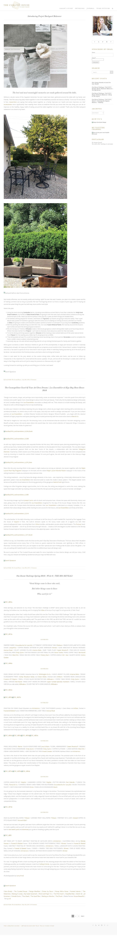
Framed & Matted (9, 711)
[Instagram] (106, 41)
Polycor (28, 331)
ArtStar (75, 708)
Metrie (20, 746)
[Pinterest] (110, 41)
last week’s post (14, 829)
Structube (67, 337)
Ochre (37, 524)
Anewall (75, 818)
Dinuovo (28, 329)
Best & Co (75, 416)
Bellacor (59, 645)
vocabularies (8, 104)
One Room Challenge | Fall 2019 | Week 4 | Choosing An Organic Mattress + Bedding (102, 101)
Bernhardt (82, 652)
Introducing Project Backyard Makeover (44, 16)
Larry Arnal (20, 876)
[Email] (107, 925)
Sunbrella (27, 312)
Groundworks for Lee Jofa (23, 645)
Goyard (16, 522)
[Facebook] (94, 41)
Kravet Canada (47, 751)
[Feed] (98, 41)
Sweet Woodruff (62, 650)
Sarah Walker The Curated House (13, 379)
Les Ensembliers (29, 402)
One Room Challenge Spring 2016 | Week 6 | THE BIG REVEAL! (44, 576)
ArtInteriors (36, 708)
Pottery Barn (45, 655)
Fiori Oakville (70, 782)
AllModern (50, 679)
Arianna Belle (36, 650)
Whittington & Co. (45, 674)
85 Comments (34, 904)
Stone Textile (58, 652)
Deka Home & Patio (33, 314)
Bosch (55, 787)
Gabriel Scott (57, 482)
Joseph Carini (28, 500)
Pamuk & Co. (13, 785)
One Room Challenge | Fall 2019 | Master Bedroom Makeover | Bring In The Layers (102, 95)
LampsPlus (12, 648)
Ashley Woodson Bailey (27, 677)
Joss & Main (45, 746)
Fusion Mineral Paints (54, 325)
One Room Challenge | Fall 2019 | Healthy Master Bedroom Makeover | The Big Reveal (102, 89)
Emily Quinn (20, 652)
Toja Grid (46, 319)
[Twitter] (102, 41)
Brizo (31, 787)
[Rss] (96, 925)
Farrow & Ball (22, 820)
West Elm (15, 655)
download (25, 829)
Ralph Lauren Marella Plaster (56, 471)
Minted (54, 648)
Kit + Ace (65, 655)
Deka (10, 323)
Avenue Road (8, 650)
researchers (13, 102)
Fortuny (78, 524)
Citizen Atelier (42, 677)
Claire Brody (8, 891)
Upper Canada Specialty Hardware (58, 682)
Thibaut (26, 818)
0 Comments (33, 379)
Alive (42, 610)
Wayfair (23, 782)
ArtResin (59, 677)
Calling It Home (44, 864)
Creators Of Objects (10, 679)
